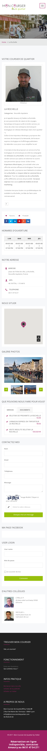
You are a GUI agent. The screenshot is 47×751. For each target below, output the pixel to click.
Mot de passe (9, 560)
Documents (25, 410)
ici (38, 497)
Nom (6, 449)
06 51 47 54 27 (13, 293)
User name (8, 549)
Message (7, 482)
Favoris (12, 216)
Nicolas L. (20, 612)
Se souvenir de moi (14, 572)
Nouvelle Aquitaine (21, 113)
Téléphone (8, 471)
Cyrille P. (20, 598)
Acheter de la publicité (12, 689)
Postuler (26, 216)
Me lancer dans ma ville (12, 686)
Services (10, 410)
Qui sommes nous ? (11, 669)
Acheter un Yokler (10, 691)
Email (6, 460)
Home (4, 42)
